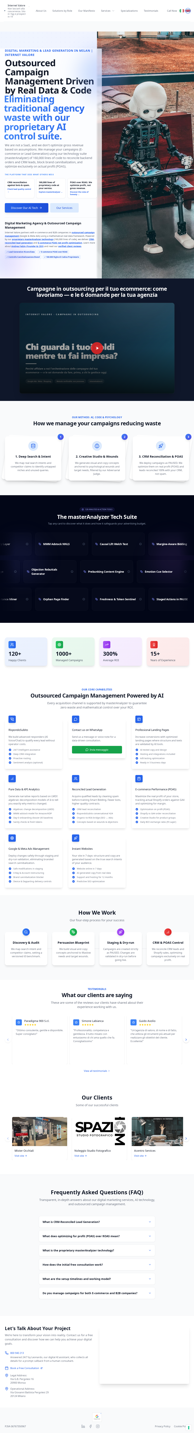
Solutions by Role (62, 10)
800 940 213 (17, 1353)
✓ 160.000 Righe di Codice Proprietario (61, 257)
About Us (41, 10)
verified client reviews (69, 246)
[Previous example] (8, 1138)
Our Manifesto (86, 10)
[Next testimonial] (186, 1040)
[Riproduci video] (97, 348)
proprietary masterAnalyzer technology (33, 239)
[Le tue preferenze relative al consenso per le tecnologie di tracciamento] (189, 1428)
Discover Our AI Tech (24, 208)
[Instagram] (98, 1426)
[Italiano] (181, 10)
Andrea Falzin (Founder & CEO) (27, 246)
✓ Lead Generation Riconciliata (21, 252)
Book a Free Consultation (24, 1368)
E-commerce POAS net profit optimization (60, 242)
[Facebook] (90, 1426)
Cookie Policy (181, 1426)
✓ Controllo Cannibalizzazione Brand (23, 257)
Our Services (64, 208)
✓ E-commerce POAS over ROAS (53, 252)
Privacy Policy (162, 1426)
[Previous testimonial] (8, 1040)
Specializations (129, 10)
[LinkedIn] (83, 1426)
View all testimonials (95, 1071)
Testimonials (151, 10)
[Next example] (186, 1138)
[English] (188, 10)
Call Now (172, 10)
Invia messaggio (99, 749)
